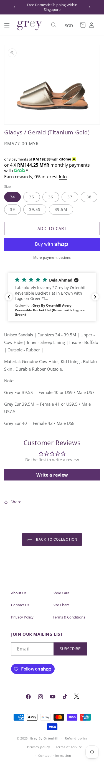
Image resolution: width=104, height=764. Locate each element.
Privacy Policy (22, 617)
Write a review (52, 475)
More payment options (52, 257)
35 (31, 196)
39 (12, 209)
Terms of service (68, 747)
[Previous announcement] (14, 7)
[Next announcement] (89, 7)
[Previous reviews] (8, 296)
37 (69, 196)
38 (89, 196)
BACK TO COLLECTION (56, 539)
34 (12, 196)
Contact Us (20, 604)
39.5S (34, 209)
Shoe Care (61, 592)
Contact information (54, 755)
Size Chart (61, 604)
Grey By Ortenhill (44, 738)
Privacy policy (38, 747)
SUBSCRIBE (70, 649)
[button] (7, 25)
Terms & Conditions (69, 617)
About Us (18, 592)
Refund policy (76, 738)
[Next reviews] (95, 296)
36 (50, 196)
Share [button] (16, 501)
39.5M (61, 209)
